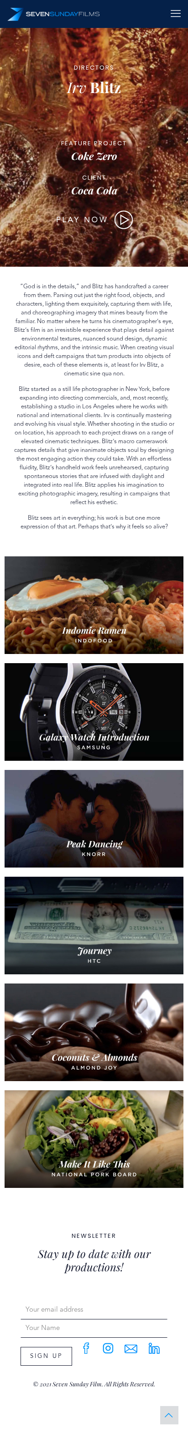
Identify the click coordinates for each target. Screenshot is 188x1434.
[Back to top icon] (169, 1415)
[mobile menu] (175, 14)
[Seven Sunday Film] (53, 13)
